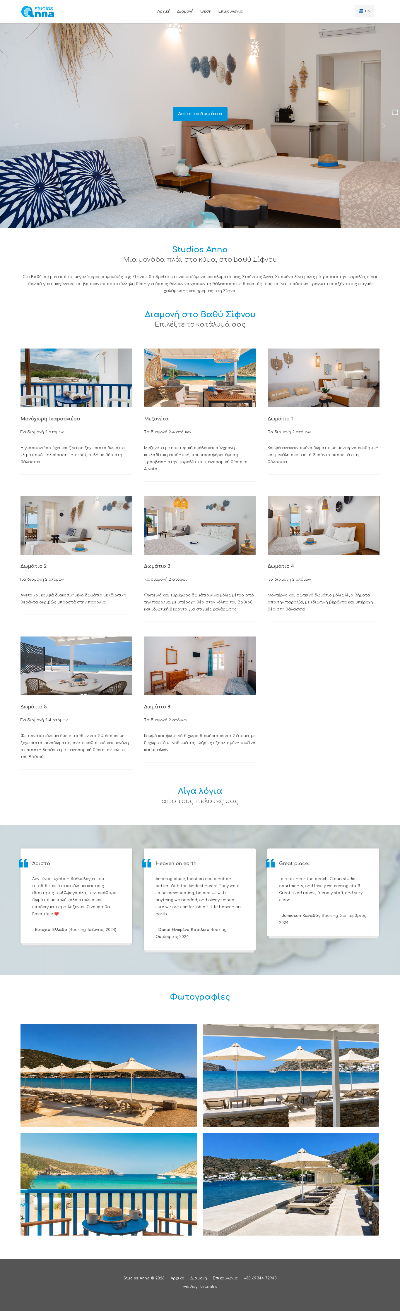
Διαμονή (198, 1278)
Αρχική (163, 11)
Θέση (205, 11)
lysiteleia (211, 1286)
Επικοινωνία (230, 11)
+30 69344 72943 (260, 1278)
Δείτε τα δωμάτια (200, 113)
